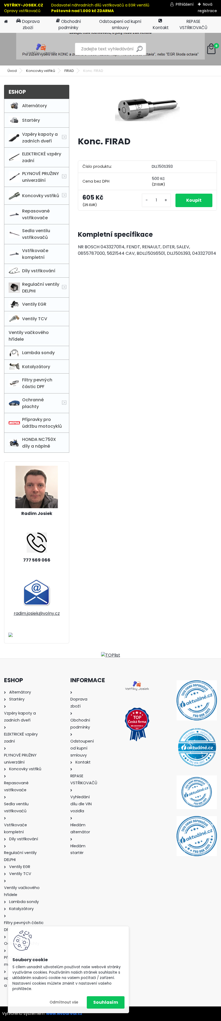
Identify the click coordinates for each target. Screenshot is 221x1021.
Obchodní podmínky (69, 24)
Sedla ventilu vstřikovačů (36, 234)
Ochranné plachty (33, 403)
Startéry (31, 120)
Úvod (12, 70)
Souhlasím (105, 1002)
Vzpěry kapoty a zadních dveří (40, 137)
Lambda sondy (38, 353)
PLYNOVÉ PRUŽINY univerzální (40, 176)
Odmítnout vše (64, 1002)
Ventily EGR (34, 304)
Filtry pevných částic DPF (37, 383)
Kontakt (161, 27)
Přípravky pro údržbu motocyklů (42, 422)
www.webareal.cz (64, 1013)
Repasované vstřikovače (36, 214)
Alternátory (34, 106)
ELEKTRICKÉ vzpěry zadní (41, 157)
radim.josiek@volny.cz (37, 613)
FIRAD (69, 70)
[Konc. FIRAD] (147, 108)
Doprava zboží (31, 24)
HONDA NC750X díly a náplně (39, 442)
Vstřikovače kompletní (35, 254)
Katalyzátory (36, 367)
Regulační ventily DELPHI (40, 287)
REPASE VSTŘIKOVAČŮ (193, 24)
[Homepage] (6, 21)
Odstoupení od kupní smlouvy (120, 24)
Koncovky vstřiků (40, 70)
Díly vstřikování (38, 271)
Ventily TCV (34, 319)
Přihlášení (185, 4)
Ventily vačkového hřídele (29, 335)
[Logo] (41, 49)
